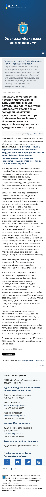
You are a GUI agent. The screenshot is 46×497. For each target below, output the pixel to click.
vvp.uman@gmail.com (13, 433)
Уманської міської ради (15, 456)
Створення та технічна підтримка (21, 441)
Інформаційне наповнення (17, 423)
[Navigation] (43, 53)
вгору (41, 365)
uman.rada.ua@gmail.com (15, 405)
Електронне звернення (14, 415)
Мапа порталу (10, 468)
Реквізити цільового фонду (17, 453)
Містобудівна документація (31, 360)
